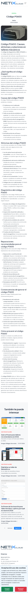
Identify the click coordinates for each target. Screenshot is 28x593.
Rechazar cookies (21, 589)
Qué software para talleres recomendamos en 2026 (11, 436)
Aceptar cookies (7, 589)
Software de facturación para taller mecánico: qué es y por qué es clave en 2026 (13, 508)
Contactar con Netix (6, 549)
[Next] (23, 528)
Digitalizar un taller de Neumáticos (9, 468)
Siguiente (17, 528)
